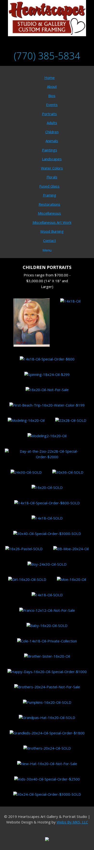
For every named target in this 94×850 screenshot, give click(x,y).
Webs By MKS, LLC (72, 822)
